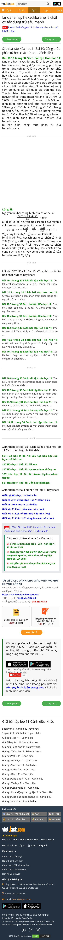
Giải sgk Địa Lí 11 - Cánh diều (18, 774)
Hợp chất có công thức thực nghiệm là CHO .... (30, 403)
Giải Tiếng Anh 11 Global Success (20, 742)
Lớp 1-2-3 (7, 839)
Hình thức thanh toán (12, 860)
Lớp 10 (20, 10)
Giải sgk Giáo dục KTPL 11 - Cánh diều (22, 778)
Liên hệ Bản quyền (11, 873)
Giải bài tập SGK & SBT (17, 814)
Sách (37, 814)
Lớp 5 (23, 839)
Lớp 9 (8, 10)
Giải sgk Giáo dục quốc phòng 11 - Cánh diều (26, 796)
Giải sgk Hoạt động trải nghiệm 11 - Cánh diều (27, 792)
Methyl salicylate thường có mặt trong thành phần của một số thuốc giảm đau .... (30, 426)
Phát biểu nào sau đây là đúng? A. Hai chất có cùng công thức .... (30, 319)
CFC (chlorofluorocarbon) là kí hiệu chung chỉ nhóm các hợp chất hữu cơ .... (30, 284)
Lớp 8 (44, 839)
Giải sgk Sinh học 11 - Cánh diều (19, 765)
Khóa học (40, 819)
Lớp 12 (47, 10)
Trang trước (12, 39)
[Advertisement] (31, 172)
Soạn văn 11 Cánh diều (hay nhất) (20, 728)
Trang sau (50, 39)
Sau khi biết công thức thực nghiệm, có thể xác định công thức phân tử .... (30, 355)
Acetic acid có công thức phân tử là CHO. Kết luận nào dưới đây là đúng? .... (30, 343)
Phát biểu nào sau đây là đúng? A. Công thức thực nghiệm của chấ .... (30, 308)
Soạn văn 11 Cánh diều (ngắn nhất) (21, 733)
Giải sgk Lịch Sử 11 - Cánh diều (18, 769)
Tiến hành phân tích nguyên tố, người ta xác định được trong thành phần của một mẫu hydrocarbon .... (30, 394)
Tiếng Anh (42, 845)
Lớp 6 (30, 839)
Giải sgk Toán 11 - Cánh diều (17, 737)
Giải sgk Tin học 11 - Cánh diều (19, 783)
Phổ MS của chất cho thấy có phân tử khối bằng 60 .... (30, 331)
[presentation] (27, 217)
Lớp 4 (16, 839)
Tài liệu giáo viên (15, 819)
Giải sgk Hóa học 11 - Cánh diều (19, 760)
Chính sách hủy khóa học (14, 869)
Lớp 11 (34, 10)
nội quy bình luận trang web (25, 687)
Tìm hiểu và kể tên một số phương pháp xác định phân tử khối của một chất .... (30, 382)
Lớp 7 (37, 839)
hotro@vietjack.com (21, 899)
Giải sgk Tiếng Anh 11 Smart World (21, 746)
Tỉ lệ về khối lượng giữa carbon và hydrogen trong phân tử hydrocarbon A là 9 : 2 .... (30, 414)
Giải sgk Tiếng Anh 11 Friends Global (22, 751)
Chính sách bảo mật (12, 856)
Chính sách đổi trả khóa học (16, 865)
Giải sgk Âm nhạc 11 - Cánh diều (19, 801)
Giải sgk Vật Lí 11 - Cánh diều (18, 756)
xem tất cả (31, 632)
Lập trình (31, 845)
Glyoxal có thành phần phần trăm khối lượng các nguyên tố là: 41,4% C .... (30, 296)
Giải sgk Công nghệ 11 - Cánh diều (20, 787)
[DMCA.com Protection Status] (43, 936)
